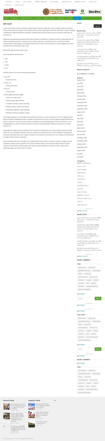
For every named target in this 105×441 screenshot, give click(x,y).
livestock (96, 280)
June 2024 (80, 157)
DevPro (80, 273)
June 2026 (80, 86)
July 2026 (80, 83)
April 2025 (80, 125)
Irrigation (89, 280)
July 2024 (80, 154)
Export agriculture (83, 277)
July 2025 (80, 115)
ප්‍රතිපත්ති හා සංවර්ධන (80, 1)
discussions (88, 273)
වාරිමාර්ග (79, 201)
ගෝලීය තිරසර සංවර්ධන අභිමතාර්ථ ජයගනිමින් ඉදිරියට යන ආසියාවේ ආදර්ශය (42, 414)
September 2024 (82, 147)
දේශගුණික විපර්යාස (67, 1)
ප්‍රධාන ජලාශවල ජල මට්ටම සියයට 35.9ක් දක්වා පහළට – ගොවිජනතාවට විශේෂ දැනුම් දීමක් (89, 35)
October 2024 (81, 144)
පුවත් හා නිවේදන (27, 1)
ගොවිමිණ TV (8, 1)
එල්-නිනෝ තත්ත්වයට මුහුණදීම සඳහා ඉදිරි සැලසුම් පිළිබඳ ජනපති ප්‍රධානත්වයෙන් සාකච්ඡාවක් (89, 58)
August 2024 (81, 150)
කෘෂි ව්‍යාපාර (8, 5)
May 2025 (80, 122)
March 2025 (80, 128)
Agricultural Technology (84, 270)
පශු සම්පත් (38, 18)
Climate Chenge (96, 270)
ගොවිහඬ (17, 1)
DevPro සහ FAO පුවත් (41, 1)
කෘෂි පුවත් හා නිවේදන (26, 18)
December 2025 (82, 102)
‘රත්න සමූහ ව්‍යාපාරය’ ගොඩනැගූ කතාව (41, 422)
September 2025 (82, 109)
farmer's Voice (93, 277)
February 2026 (81, 96)
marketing (81, 283)
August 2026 (81, 80)
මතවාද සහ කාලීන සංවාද (84, 198)
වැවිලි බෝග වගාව (19, 5)
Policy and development (85, 289)
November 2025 (82, 106)
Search (79, 23)
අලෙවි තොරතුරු (54, 1)
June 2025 (80, 118)
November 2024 (82, 141)
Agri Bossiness (82, 267)
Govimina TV (81, 280)
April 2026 (80, 90)
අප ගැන (77, 18)
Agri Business (92, 267)
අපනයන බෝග (93, 1)
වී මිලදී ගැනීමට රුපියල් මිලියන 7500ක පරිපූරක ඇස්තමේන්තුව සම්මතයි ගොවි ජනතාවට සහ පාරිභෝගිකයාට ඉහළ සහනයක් (17, 417)
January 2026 (81, 99)
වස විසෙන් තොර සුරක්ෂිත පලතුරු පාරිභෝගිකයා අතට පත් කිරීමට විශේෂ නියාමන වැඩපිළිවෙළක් (88, 51)
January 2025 (81, 134)
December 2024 (82, 138)
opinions (94, 283)
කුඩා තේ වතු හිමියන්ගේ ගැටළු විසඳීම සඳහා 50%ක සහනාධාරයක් (43, 405)
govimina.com (11, 438)
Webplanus (31, 438)
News (87, 283)
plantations (81, 286)
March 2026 (80, 93)
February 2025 (81, 131)
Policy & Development (92, 286)
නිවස (6, 18)
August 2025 (81, 112)
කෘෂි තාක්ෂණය (81, 173)
